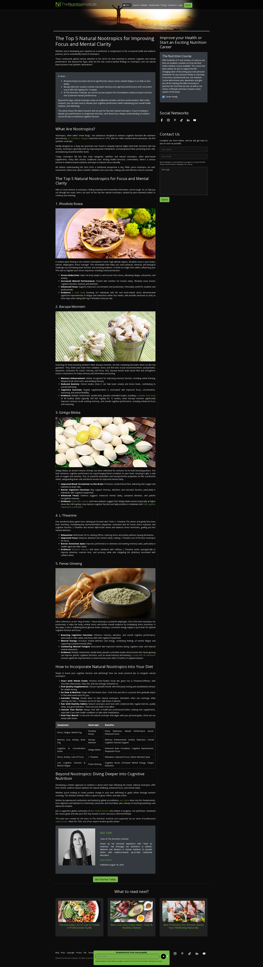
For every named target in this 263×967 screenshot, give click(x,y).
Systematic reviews (80, 501)
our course (124, 800)
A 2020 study (78, 292)
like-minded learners (100, 811)
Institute (144, 5)
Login (180, 5)
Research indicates (80, 549)
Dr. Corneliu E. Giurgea (78, 138)
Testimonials (154, 5)
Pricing (163, 5)
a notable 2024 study (145, 395)
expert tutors (61, 821)
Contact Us (172, 5)
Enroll (188, 5)
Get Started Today (105, 879)
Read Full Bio (106, 860)
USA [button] (127, 5)
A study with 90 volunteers (143, 655)
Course (136, 5)
